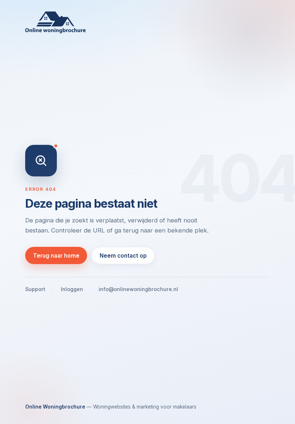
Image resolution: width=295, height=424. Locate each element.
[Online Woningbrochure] (147, 22)
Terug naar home (56, 255)
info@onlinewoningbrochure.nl (138, 289)
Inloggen (72, 289)
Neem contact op (123, 255)
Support (35, 289)
